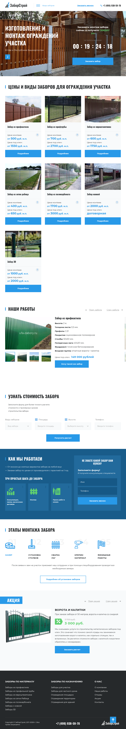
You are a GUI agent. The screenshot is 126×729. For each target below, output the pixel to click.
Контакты (99, 702)
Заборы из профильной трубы (19, 691)
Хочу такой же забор (71, 364)
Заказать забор (92, 61)
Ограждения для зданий (63, 702)
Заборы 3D (10, 709)
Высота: (72, 419)
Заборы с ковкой (13, 706)
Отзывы (98, 695)
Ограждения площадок (62, 695)
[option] (63, 342)
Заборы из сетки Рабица (17, 698)
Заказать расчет (72, 654)
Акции (98, 698)
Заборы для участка (60, 687)
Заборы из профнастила (17, 687)
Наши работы (101, 691)
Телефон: (99, 419)
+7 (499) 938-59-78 (112, 5)
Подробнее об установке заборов (63, 579)
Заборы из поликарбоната (18, 702)
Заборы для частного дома (64, 691)
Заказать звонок (97, 501)
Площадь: (43, 419)
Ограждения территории (63, 698)
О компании (101, 687)
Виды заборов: (12, 419)
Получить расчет (63, 438)
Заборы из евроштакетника (18, 695)
